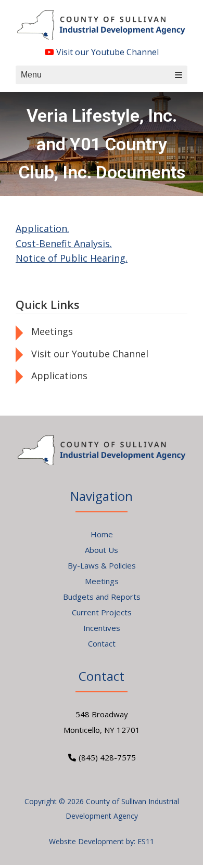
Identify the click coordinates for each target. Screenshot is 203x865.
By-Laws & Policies (102, 565)
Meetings (52, 331)
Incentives (101, 628)
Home (102, 534)
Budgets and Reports (102, 596)
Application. (42, 228)
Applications (59, 375)
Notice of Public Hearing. (72, 258)
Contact (102, 643)
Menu (31, 74)
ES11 (145, 841)
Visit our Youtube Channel (106, 52)
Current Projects (102, 612)
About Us (101, 550)
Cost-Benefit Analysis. (64, 243)
